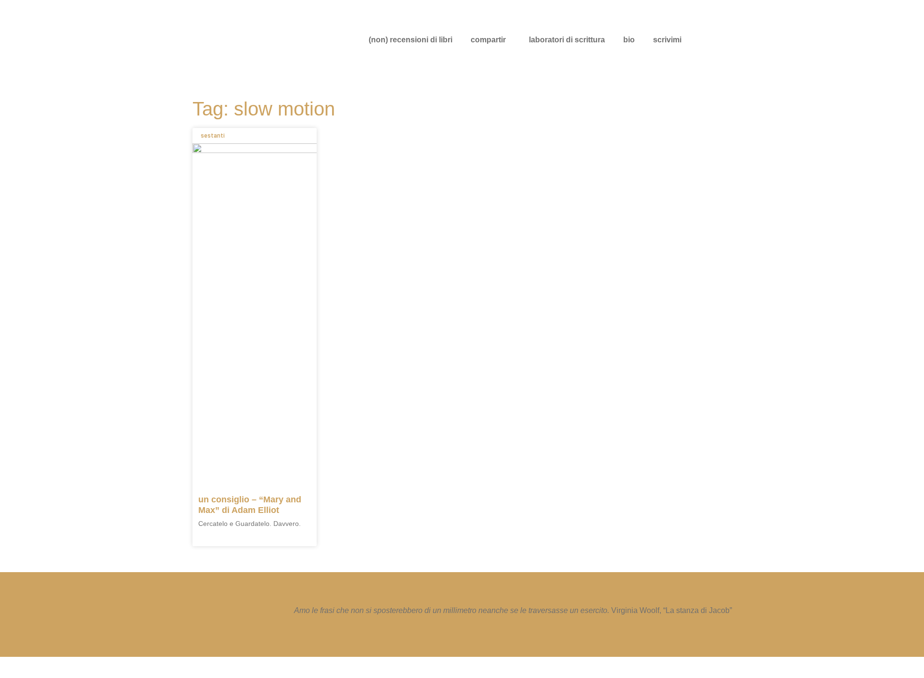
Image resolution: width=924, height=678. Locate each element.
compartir (488, 40)
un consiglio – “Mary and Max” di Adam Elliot (249, 505)
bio (629, 40)
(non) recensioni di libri (410, 40)
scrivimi (667, 40)
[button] (491, 40)
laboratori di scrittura (567, 40)
